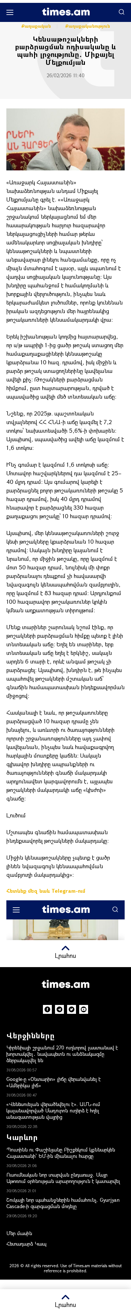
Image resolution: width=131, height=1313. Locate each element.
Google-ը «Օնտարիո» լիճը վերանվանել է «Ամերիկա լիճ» (53, 1082)
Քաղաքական (36, 26)
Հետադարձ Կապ (26, 1243)
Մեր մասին (19, 1233)
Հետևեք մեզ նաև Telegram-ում (45, 890)
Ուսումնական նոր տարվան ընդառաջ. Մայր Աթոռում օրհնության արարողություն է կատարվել (63, 1177)
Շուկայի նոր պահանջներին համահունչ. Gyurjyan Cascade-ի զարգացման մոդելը (63, 1202)
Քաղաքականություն (87, 26)
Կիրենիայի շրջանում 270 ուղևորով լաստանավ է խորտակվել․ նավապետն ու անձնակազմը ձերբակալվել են (62, 1053)
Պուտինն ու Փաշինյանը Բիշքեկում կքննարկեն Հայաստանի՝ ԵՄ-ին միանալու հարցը (60, 1152)
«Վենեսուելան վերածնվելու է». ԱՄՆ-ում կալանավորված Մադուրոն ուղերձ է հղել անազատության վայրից (53, 1110)
